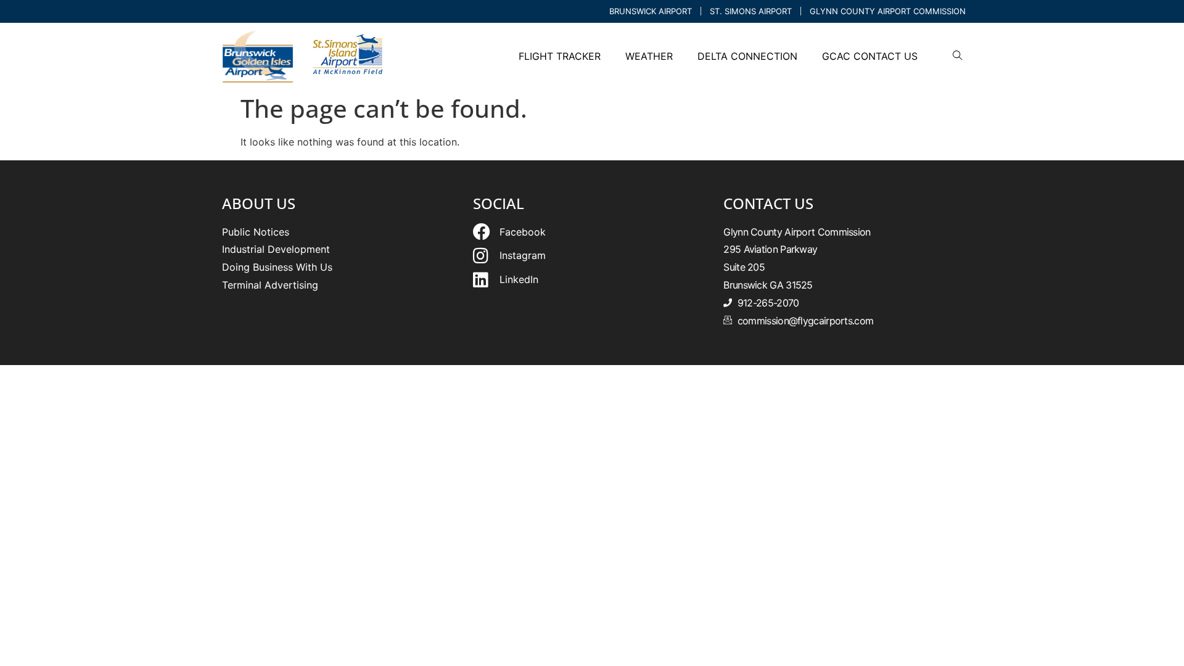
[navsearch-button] (957, 56)
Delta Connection (747, 56)
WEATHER (649, 56)
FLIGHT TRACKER (560, 56)
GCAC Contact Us (870, 56)
